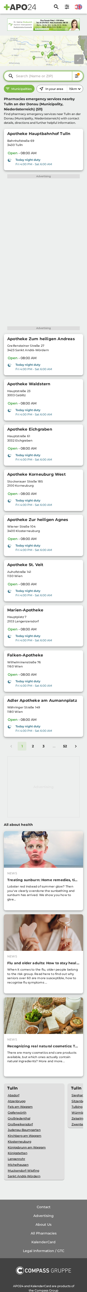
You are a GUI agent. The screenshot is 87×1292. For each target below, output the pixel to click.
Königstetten (17, 1153)
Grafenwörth (17, 1112)
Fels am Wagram (20, 1107)
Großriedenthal (19, 1118)
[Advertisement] (43, 786)
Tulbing (77, 1107)
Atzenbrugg (16, 1101)
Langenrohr (16, 1159)
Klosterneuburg (19, 1141)
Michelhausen (18, 1165)
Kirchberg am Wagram (24, 1136)
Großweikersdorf (20, 1124)
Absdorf (13, 1095)
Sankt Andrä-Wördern (24, 1176)
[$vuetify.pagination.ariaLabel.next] (75, 746)
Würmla (78, 1112)
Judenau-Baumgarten (24, 1130)
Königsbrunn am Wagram (27, 1147)
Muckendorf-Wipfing (23, 1170)
